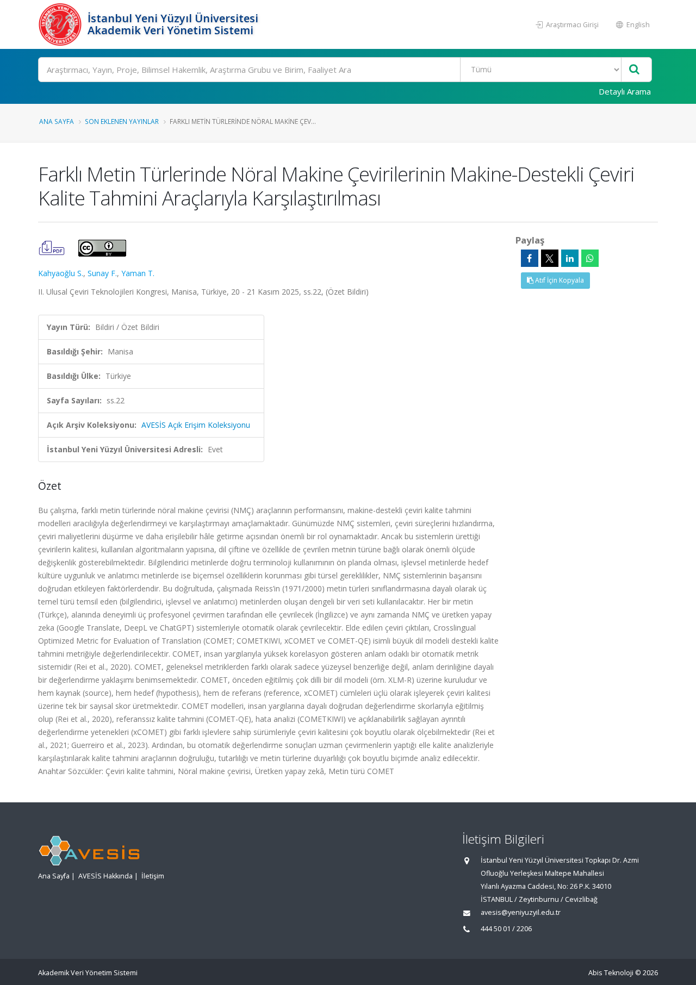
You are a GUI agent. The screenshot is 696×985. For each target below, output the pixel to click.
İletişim (152, 876)
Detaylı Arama (625, 91)
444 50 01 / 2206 (506, 928)
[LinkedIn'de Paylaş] (570, 258)
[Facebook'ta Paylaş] (529, 258)
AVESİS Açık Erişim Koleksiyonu (195, 425)
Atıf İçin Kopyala (558, 280)
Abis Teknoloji (610, 972)
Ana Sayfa (56, 121)
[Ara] (634, 70)
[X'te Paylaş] (549, 258)
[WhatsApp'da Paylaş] (590, 258)
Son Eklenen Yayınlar (122, 121)
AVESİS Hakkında (105, 876)
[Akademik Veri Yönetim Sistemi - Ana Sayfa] (61, 24)
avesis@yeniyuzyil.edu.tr (521, 912)
